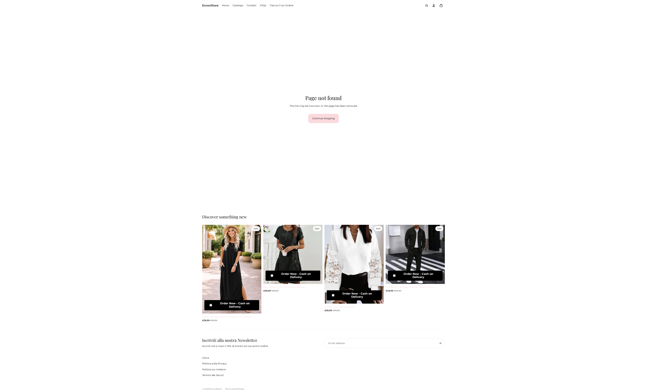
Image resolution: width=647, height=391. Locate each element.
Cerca (205, 357)
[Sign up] (440, 343)
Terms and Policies (234, 389)
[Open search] (426, 5)
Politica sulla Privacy (214, 363)
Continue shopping (323, 118)
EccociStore (216, 389)
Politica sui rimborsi (214, 369)
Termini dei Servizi (213, 375)
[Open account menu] (433, 5)
